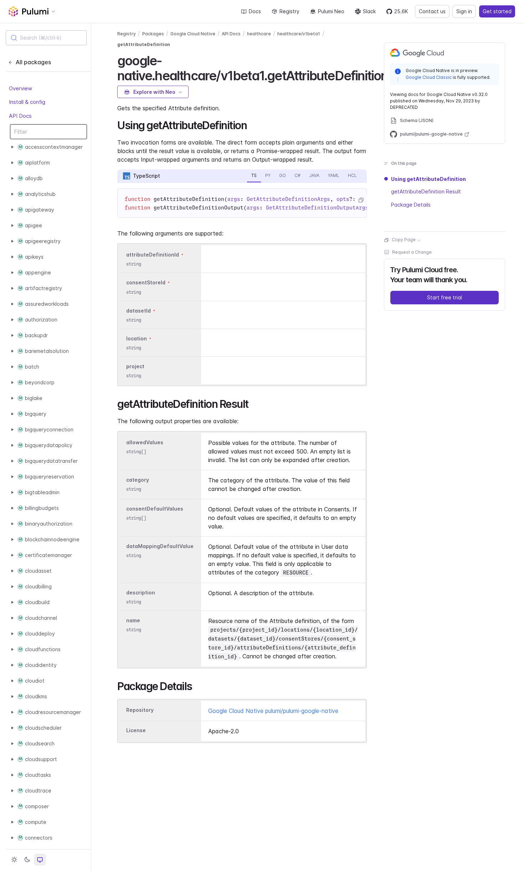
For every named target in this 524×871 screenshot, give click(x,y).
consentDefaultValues (154, 509)
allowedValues (144, 442)
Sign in (464, 11)
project (135, 366)
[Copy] (360, 200)
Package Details (411, 205)
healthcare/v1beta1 (298, 33)
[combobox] (46, 37)
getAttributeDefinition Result (426, 192)
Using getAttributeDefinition (428, 179)
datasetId (138, 311)
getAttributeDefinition (143, 44)
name (133, 620)
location (136, 338)
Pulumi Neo (331, 11)
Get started (497, 11)
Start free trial (444, 298)
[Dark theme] (27, 859)
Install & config (27, 101)
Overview (20, 88)
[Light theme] (14, 859)
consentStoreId (145, 283)
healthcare (259, 33)
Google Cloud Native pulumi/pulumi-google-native (273, 710)
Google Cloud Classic (429, 77)
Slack (369, 11)
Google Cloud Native (192, 33)
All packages (33, 62)
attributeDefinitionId (152, 255)
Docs (255, 11)
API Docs (20, 115)
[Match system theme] (40, 859)
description (140, 592)
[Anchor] (252, 124)
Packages (153, 33)
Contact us (432, 11)
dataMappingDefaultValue (160, 546)
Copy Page (404, 240)
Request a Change (412, 252)
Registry (289, 11)
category (137, 480)
